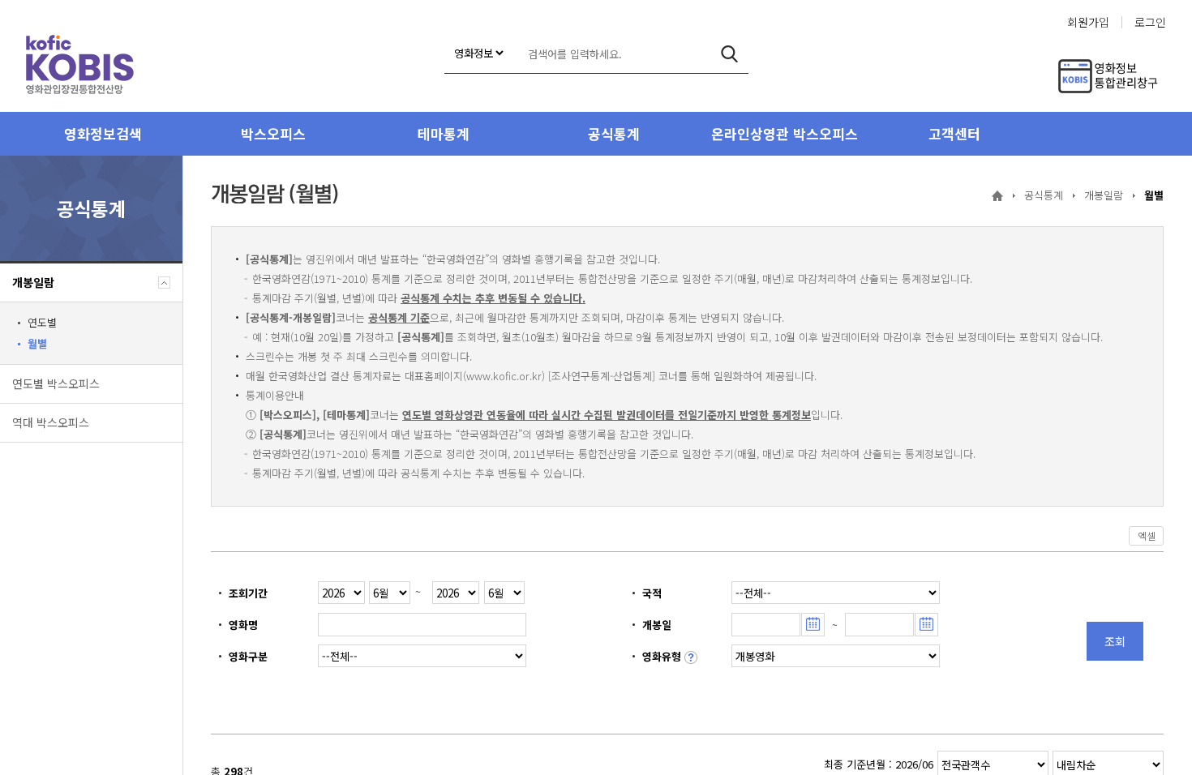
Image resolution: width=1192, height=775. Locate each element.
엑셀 (1146, 535)
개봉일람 (33, 282)
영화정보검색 (103, 133)
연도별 (42, 322)
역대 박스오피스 (50, 422)
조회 (1115, 641)
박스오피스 (273, 133)
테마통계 (444, 133)
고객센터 (954, 133)
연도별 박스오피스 (56, 383)
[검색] (729, 54)
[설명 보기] (690, 657)
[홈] (997, 196)
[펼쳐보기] (164, 282)
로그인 (1150, 22)
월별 (37, 343)
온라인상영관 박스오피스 (784, 133)
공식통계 (614, 133)
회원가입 (1088, 22)
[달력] (813, 624)
